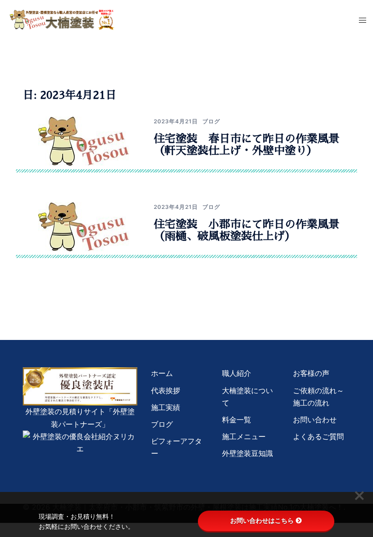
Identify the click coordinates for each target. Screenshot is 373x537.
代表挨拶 (165, 390)
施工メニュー (244, 436)
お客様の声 (311, 373)
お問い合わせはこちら (262, 521)
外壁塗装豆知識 (247, 453)
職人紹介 (236, 373)
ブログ (211, 121)
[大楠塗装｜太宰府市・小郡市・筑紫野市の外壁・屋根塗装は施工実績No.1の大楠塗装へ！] (62, 19)
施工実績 (165, 407)
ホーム (162, 373)
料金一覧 (236, 419)
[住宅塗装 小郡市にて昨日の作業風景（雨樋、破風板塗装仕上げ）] (83, 226)
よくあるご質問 (318, 436)
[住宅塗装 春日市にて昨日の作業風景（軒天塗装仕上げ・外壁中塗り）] (83, 140)
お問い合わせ (315, 419)
